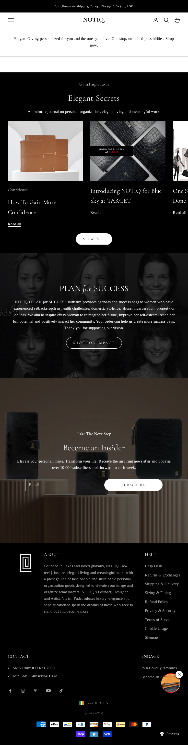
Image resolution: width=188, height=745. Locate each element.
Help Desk (153, 566)
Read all (14, 224)
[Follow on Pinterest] (35, 690)
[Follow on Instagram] (23, 690)
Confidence (18, 189)
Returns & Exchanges (162, 575)
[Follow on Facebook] (10, 690)
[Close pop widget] (179, 674)
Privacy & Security (160, 611)
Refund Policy (156, 602)
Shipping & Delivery (162, 584)
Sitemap (151, 637)
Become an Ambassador (160, 677)
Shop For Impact (94, 343)
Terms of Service (158, 620)
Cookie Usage (156, 628)
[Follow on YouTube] (48, 690)
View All (94, 239)
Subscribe (133, 485)
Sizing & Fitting (158, 593)
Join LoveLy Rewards (159, 668)
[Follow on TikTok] (61, 690)
